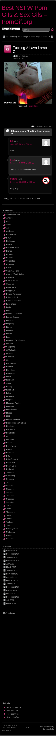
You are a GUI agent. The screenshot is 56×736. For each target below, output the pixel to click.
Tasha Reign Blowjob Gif (40, 37)
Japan (8, 383)
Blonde (9, 251)
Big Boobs (10, 241)
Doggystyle (10, 291)
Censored (10, 264)
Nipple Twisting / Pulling (16, 423)
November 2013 (12, 590)
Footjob (9, 334)
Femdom (9, 320)
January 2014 (11, 584)
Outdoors (10, 439)
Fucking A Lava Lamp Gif (30, 50)
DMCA (28, 728)
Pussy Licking (11, 466)
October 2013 (11, 594)
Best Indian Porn (13, 717)
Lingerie (9, 400)
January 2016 (11, 557)
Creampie (10, 277)
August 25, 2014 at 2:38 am (21, 144)
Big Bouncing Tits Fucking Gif (18, 37)
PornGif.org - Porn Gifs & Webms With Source (9, 728)
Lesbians (10, 396)
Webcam (9, 539)
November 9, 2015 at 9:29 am (22, 163)
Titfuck (8, 519)
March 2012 (11, 603)
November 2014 (12, 574)
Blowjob (9, 254)
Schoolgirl (10, 472)
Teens (8, 509)
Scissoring (10, 476)
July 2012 (10, 600)
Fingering (10, 324)
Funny (8, 337)
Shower (9, 486)
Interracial (10, 380)
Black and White (12, 248)
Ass (7, 228)
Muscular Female (13, 420)
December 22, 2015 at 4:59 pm (22, 182)
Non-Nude (10, 433)
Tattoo (8, 506)
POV (8, 456)
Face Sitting (11, 304)
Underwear (10, 532)
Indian (8, 377)
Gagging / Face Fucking (16, 340)
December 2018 (12, 554)
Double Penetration (14, 294)
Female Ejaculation (14, 314)
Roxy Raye (33, 106)
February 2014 (12, 580)
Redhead (10, 469)
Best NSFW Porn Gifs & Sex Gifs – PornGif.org (24, 14)
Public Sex (10, 462)
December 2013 (12, 587)
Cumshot (10, 284)
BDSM (8, 238)
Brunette (9, 258)
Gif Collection (11, 350)
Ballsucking (11, 234)
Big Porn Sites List (14, 707)
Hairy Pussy (11, 363)
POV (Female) (12, 459)
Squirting (10, 496)
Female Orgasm (12, 317)
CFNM (8, 267)
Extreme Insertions (13, 301)
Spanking (10, 492)
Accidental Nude (13, 215)
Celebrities (10, 261)
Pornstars (10, 453)
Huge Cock (10, 373)
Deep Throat (11, 287)
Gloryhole (10, 357)
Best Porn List (12, 711)
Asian (8, 225)
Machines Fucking (13, 403)
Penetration (11, 446)
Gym (8, 360)
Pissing (9, 449)
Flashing (9, 330)
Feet (8, 310)
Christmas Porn (12, 271)
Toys (22, 58)
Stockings (10, 499)
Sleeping (10, 489)
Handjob (9, 367)
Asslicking (10, 231)
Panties (9, 443)
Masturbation (11, 410)
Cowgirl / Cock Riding (15, 274)
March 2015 (11, 567)
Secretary (10, 479)
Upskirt (9, 535)
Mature (9, 413)
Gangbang (10, 347)
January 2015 (11, 570)
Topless (9, 522)
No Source (10, 429)
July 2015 (10, 564)
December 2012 (12, 597)
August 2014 (11, 577)
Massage (10, 406)
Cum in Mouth (12, 281)
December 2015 (12, 561)
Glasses (9, 354)
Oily (7, 436)
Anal (8, 221)
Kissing (9, 387)
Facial (8, 307)
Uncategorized (12, 529)
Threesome (11, 512)
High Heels (10, 370)
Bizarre (19, 56)
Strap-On (10, 502)
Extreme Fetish (12, 297)
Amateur (9, 218)
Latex (8, 393)
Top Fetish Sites (13, 714)
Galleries (10, 344)
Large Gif (10, 390)
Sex (7, 482)
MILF (8, 416)
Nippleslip (10, 426)
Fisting (9, 327)
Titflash (9, 515)
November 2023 (12, 551)
